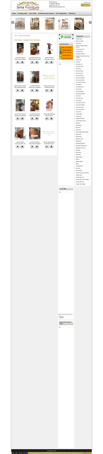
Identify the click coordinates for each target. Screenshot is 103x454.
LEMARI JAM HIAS (80, 118)
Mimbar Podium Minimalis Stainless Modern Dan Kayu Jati (49, 59)
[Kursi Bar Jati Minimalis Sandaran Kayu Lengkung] (49, 23)
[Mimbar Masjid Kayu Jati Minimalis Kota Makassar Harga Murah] (49, 77)
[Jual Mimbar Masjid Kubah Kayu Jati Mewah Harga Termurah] (34, 77)
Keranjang (85, 5)
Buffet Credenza (79, 41)
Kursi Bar (78, 62)
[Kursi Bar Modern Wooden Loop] (64, 23)
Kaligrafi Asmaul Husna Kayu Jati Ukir (82, 57)
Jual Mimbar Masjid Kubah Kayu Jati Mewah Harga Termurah (35, 87)
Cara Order (33, 13)
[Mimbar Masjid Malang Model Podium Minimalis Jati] (49, 105)
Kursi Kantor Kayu (80, 80)
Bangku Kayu (79, 38)
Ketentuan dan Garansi (46, 13)
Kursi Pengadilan (80, 91)
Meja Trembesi (79, 157)
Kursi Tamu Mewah (80, 105)
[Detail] (22, 62)
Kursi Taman (79, 100)
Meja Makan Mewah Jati (81, 145)
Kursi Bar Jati (79, 64)
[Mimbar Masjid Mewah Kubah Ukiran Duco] (49, 133)
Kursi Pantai (79, 89)
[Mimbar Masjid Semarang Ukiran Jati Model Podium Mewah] (20, 133)
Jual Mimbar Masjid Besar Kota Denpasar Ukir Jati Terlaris (35, 115)
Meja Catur (78, 129)
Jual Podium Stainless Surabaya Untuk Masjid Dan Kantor (20, 115)
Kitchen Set (78, 59)
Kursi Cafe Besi (79, 71)
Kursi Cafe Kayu (79, 75)
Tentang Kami (22, 13)
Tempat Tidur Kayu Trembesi (82, 179)
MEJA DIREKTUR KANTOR (82, 132)
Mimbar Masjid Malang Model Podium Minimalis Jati (49, 115)
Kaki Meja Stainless (80, 53)
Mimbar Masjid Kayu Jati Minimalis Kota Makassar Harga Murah (49, 87)
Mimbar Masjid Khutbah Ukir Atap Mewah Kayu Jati (20, 87)
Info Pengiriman (61, 13)
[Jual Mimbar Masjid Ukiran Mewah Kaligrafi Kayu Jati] (34, 133)
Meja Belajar (79, 125)
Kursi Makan (79, 84)
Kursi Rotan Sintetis (80, 93)
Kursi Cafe (78, 68)
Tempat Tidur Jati (80, 177)
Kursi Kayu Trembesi (81, 82)
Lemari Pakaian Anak (81, 120)
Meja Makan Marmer (80, 143)
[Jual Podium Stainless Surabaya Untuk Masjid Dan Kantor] (20, 105)
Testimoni (71, 13)
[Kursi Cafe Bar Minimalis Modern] (20, 23)
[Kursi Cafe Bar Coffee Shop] (79, 23)
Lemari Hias (78, 116)
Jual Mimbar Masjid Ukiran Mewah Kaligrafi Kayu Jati (34, 144)
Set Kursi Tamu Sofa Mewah (82, 172)
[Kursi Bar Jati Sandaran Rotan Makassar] (34, 23)
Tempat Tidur (79, 175)
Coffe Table (78, 43)
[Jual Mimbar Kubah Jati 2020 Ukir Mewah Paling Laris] (34, 48)
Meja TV (78, 159)
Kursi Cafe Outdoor (80, 77)
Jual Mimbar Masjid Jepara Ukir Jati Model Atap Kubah (20, 59)
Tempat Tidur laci (80, 181)
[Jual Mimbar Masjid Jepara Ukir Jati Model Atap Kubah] (20, 48)
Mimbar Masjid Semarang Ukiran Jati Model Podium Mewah (20, 144)
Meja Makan (78, 141)
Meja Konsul (79, 136)
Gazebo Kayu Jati (80, 49)
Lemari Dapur (79, 114)
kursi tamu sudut (80, 107)
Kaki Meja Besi (79, 51)
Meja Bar (78, 123)
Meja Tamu (78, 154)
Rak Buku (78, 168)
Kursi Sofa (78, 96)
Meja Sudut (78, 152)
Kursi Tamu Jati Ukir (80, 102)
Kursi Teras (78, 111)
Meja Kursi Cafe (79, 138)
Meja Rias (78, 150)
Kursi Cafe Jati (79, 73)
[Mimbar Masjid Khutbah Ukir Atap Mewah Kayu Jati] (20, 77)
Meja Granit (78, 134)
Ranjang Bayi (79, 170)
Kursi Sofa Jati (79, 98)
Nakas (77, 163)
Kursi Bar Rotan (79, 66)
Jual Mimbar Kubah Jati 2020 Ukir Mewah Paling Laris (35, 59)
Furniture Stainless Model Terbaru (82, 46)
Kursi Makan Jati (80, 86)
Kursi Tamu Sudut (80, 109)
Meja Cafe (78, 127)
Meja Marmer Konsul (80, 147)
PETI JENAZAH (79, 166)
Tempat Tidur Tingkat (80, 184)
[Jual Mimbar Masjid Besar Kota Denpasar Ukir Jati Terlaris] (34, 105)
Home (14, 13)
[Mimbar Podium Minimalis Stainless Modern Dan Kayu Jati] (49, 48)
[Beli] (18, 62)
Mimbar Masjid (79, 161)
